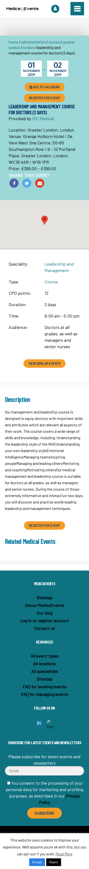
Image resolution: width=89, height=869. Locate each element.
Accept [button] (37, 862)
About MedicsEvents (44, 605)
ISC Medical (43, 118)
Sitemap (44, 597)
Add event (55, 9)
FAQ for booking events (45, 686)
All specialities (44, 671)
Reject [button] (53, 862)
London (28, 47)
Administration (33, 42)
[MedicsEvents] (22, 10)
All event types (45, 656)
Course (54, 42)
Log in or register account (44, 620)
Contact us (44, 628)
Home (13, 42)
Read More (63, 854)
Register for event (44, 98)
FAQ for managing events (44, 694)
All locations (44, 663)
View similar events (44, 364)
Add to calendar (46, 87)
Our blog (44, 613)
